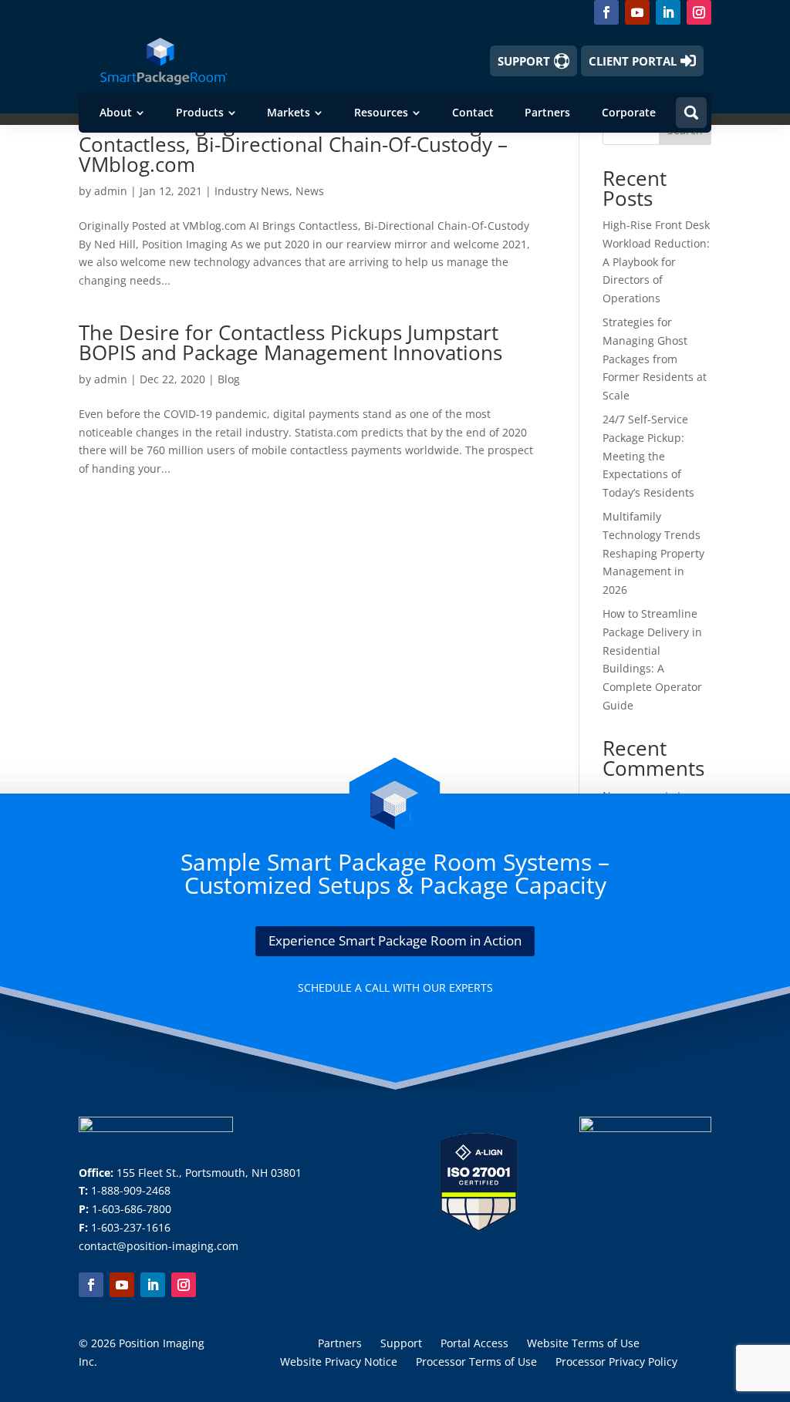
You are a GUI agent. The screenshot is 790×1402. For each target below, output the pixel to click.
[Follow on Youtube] (637, 12)
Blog (229, 379)
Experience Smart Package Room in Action (395, 940)
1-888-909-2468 (130, 1190)
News (309, 191)
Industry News (251, 191)
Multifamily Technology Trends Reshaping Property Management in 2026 (653, 553)
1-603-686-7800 (131, 1208)
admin (110, 191)
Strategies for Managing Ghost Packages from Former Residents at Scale (655, 359)
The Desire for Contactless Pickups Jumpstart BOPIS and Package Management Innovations (290, 342)
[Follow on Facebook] (606, 12)
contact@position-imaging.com (158, 1246)
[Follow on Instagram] (699, 12)
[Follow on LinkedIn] (668, 12)
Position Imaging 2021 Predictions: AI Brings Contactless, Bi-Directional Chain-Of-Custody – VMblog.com (293, 144)
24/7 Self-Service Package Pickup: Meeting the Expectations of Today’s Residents (648, 456)
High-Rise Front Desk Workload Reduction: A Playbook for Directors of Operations (656, 261)
